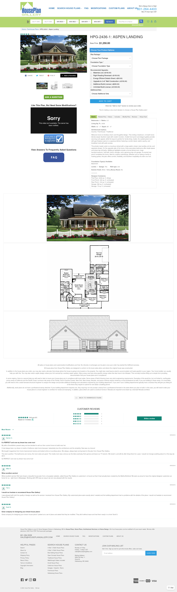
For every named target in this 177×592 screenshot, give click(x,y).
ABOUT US (120, 536)
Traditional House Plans (55, 558)
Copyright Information (26, 565)
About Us (23, 550)
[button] (25, 34)
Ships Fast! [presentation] (143, 117)
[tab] (93, 116)
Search (110, 22)
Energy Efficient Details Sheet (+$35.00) (107, 78)
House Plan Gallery (29, 588)
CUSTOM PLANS (117, 8)
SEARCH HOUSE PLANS (70, 8)
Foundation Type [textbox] (97, 62)
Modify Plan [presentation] (126, 117)
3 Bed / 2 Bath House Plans (56, 550)
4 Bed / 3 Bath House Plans (56, 548)
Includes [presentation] (117, 117)
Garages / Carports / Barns (56, 568)
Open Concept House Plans (56, 555)
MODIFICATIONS (98, 8)
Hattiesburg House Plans (55, 573)
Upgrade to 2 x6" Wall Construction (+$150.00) (110, 81)
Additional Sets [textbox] (96, 90)
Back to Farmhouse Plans (90, 398)
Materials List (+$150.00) (102, 73)
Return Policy (24, 560)
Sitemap (37, 588)
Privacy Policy (24, 558)
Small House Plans (53, 563)
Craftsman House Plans (55, 565)
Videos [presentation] (110, 117)
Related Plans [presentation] (102, 117)
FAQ (86, 8)
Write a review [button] (149, 418)
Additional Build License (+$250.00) (106, 84)
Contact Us (23, 553)
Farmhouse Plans (33, 29)
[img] (6, 435)
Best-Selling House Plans (55, 553)
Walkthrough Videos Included (56, 560)
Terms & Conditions (26, 563)
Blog (21, 568)
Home (24, 29)
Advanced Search (137, 25)
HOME (52, 8)
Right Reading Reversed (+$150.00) (106, 75)
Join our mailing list (112, 546)
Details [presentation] (93, 117)
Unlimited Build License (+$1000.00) (106, 87)
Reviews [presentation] (134, 117)
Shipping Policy (25, 555)
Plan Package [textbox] (96, 54)
